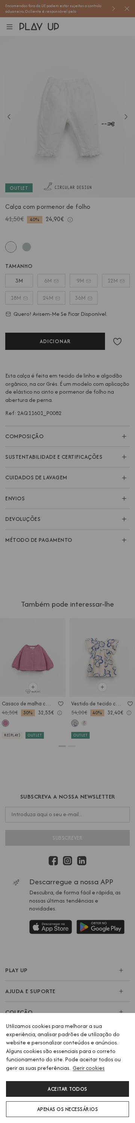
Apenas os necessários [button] (67, 1109)
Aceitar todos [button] (67, 1089)
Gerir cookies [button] (89, 1068)
